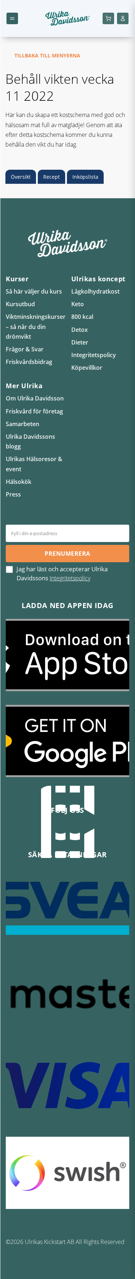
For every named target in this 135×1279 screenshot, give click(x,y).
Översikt (21, 176)
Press (13, 494)
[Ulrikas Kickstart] (75, 827)
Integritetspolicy (93, 355)
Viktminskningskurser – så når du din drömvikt (36, 326)
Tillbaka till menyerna (47, 55)
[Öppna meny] (12, 18)
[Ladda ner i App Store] (67, 660)
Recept (51, 176)
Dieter (79, 342)
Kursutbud (20, 304)
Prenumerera (67, 554)
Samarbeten (22, 424)
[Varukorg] (108, 18)
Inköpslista (85, 176)
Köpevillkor (86, 368)
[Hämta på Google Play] (67, 746)
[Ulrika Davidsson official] (60, 827)
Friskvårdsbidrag (29, 362)
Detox (79, 330)
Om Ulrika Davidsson (35, 398)
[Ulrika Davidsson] (46, 827)
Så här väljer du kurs (34, 291)
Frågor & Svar (25, 349)
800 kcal (82, 317)
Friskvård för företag (34, 411)
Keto (77, 304)
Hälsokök (18, 482)
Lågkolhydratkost (95, 291)
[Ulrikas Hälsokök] (89, 827)
